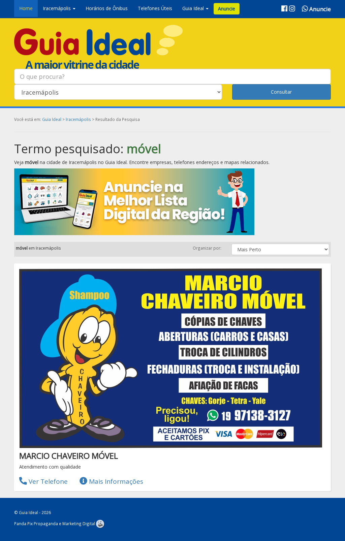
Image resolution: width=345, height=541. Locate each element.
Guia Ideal (51, 119)
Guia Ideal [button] (193, 8)
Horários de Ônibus (107, 8)
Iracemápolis (78, 119)
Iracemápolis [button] (57, 8)
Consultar (281, 92)
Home (26, 8)
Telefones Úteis (155, 8)
